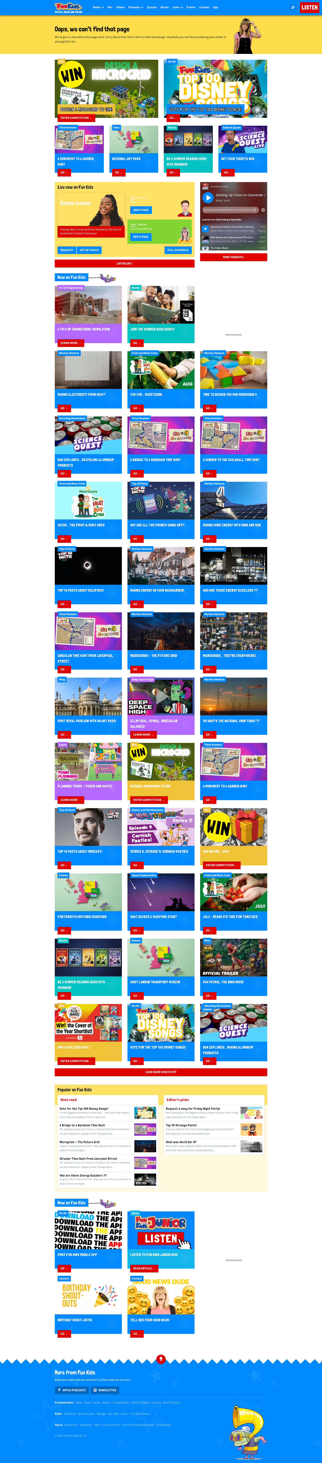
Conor (125, 1414)
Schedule (70, 1414)
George (101, 1414)
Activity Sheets (140, 1403)
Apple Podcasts (74, 1390)
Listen (310, 7)
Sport (87, 1403)
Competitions (121, 1403)
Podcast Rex (163, 1425)
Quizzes (152, 7)
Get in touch (89, 250)
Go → (173, 118)
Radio (97, 7)
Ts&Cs (97, 1425)
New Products (171, 1403)
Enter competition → (76, 118)
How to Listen (86, 1414)
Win (110, 7)
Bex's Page (141, 237)
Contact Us (71, 1425)
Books (165, 7)
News (78, 1403)
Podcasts (134, 7)
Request (67, 250)
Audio (96, 1403)
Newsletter (107, 1390)
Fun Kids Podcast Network (138, 1425)
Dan (110, 1414)
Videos (120, 7)
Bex (116, 1414)
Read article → (144, 1268)
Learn (176, 7)
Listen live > (125, 263)
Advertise (85, 1425)
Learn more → (71, 343)
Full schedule (178, 250)
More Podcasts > (233, 257)
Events (191, 7)
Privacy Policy (111, 1425)
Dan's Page (141, 210)
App (215, 7)
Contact (204, 7)
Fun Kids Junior (140, 1414)
